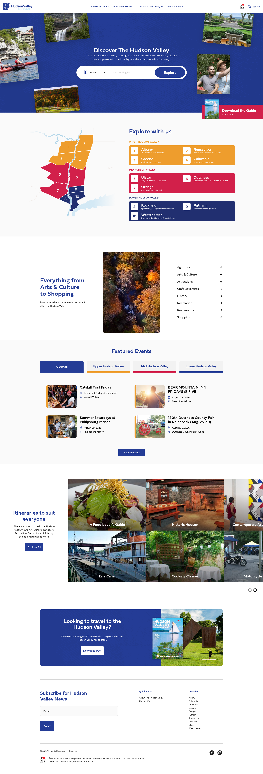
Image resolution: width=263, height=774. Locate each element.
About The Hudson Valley (151, 697)
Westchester (195, 728)
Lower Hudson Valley (201, 366)
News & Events (175, 6)
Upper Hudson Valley (108, 366)
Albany (192, 697)
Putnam (192, 714)
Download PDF (92, 651)
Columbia (193, 701)
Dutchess (193, 704)
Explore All (34, 547)
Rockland (193, 721)
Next (47, 726)
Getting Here (123, 6)
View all (62, 366)
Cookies (73, 750)
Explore (170, 72)
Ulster (191, 724)
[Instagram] (220, 753)
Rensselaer (194, 718)
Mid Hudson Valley (154, 366)
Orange (192, 711)
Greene (192, 707)
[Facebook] (212, 753)
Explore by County (150, 6)
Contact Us (144, 701)
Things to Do (98, 6)
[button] (250, 590)
